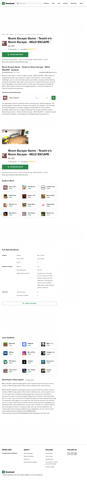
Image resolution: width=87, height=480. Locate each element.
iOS (59, 3)
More (81, 3)
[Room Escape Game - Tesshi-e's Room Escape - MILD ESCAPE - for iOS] (4, 43)
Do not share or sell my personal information (52, 463)
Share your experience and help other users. (15, 62)
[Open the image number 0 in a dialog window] (15, 136)
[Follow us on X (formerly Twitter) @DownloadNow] (72, 453)
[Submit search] (17, 3)
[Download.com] (8, 3)
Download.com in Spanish (30, 462)
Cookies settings (50, 467)
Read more (54, 72)
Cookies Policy (49, 459)
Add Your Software (29, 456)
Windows (46, 3)
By (12, 49)
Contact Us (27, 459)
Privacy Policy (49, 453)
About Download (28, 453)
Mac (53, 3)
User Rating (24, 49)
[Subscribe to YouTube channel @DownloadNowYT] (75, 453)
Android (65, 3)
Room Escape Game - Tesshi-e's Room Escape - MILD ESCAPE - (30, 42)
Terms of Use (49, 456)
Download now (16, 55)
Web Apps (73, 3)
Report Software (30, 303)
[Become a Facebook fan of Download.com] (68, 453)
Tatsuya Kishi (30, 380)
